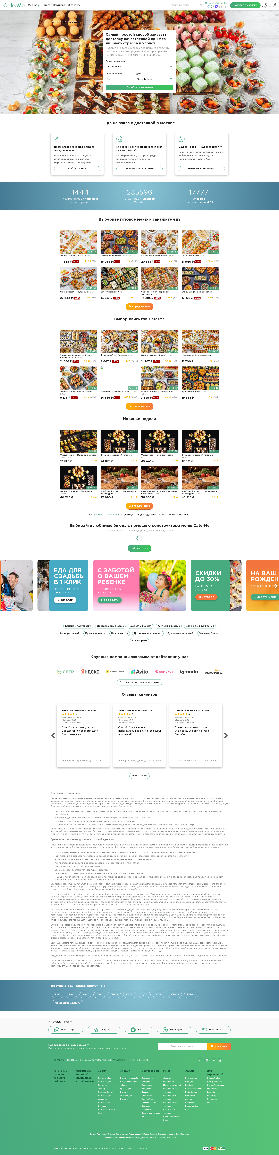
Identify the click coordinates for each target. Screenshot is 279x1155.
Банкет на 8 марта (106, 1109)
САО (99, 995)
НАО (85, 995)
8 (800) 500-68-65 (216, 3)
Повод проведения (115, 61)
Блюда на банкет (105, 1092)
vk (213, 1060)
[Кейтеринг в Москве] (14, 5)
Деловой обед (213, 1078)
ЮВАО (175, 995)
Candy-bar (190, 1102)
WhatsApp (67, 1030)
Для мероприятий (215, 1073)
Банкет (102, 1071)
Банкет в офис (104, 1078)
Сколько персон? (115, 74)
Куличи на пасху (95, 633)
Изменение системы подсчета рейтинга (60, 1073)
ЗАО (71, 995)
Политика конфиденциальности (140, 1138)
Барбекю (189, 1085)
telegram (200, 1060)
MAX (140, 1030)
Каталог (47, 5)
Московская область (67, 1003)
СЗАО (129, 995)
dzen (206, 1060)
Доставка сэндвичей (180, 633)
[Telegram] (208, 7)
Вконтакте (215, 1030)
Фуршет (125, 1071)
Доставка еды (150, 1071)
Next (276, 586)
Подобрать (262, 600)
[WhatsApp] (212, 7)
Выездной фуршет (128, 1081)
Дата (138, 74)
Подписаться (219, 1046)
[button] (139, 633)
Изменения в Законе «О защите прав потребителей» (84, 1073)
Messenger (175, 1030)
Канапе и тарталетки (78, 626)
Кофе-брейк (139, 641)
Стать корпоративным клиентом (139, 682)
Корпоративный (69, 633)
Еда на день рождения (200, 626)
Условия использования (114, 1138)
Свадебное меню (171, 1116)
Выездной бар (191, 1106)
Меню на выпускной (172, 1085)
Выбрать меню (112, 597)
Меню (166, 1071)
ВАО (57, 995)
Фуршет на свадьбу (129, 1078)
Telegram (105, 1030)
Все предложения (140, 306)
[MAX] (217, 7)
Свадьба (211, 1092)
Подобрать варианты (139, 87)
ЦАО (144, 995)
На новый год (119, 633)
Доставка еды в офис (110, 626)
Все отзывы (139, 776)
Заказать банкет (209, 633)
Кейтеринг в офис (169, 626)
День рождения (214, 1081)
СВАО (114, 995)
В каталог (53, 597)
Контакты (184, 1134)
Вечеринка (212, 1099)
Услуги (189, 1071)
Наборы (123, 1085)
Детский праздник (215, 1085)
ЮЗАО (191, 995)
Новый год (212, 1095)
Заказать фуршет (140, 626)
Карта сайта (170, 1138)
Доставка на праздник (148, 633)
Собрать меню (140, 548)
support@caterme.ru (99, 1060)
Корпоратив (212, 1088)
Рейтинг (145, 1134)
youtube (220, 1060)
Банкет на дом (104, 1081)
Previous (3, 586)
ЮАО (159, 995)
